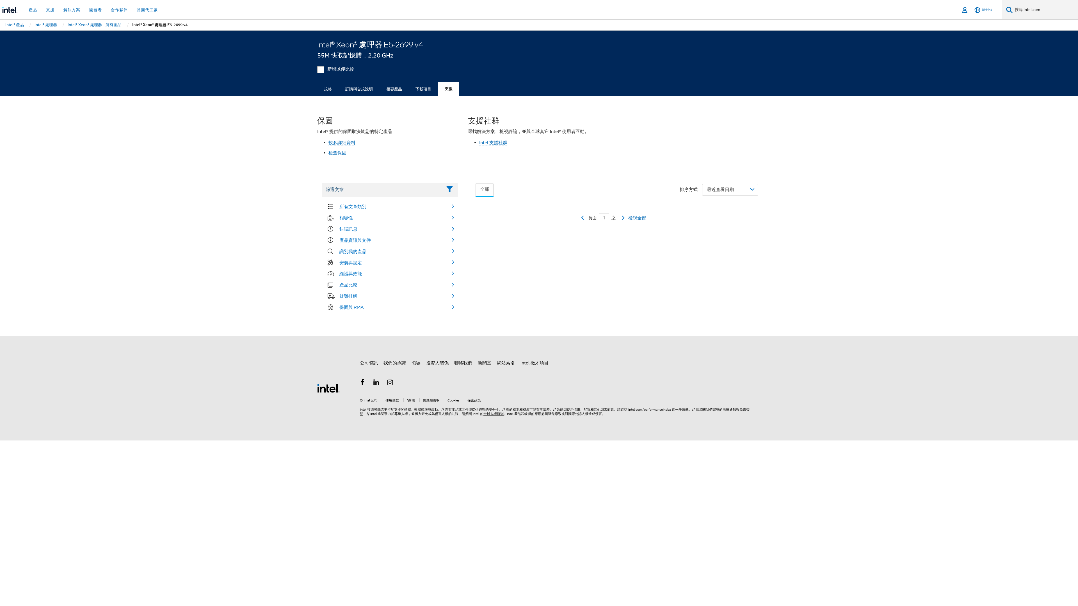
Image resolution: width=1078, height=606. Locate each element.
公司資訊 (369, 363)
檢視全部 (637, 218)
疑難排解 (348, 296)
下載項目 (423, 88)
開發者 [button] (95, 9)
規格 (328, 88)
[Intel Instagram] (390, 383)
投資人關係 (437, 363)
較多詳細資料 (341, 143)
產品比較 (348, 285)
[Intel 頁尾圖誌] (328, 388)
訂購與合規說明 (359, 88)
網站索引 (506, 363)
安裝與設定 (350, 262)
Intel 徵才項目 (534, 363)
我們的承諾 (394, 363)
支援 (449, 88)
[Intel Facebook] (362, 383)
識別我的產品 (352, 251)
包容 (416, 363)
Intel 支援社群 (493, 143)
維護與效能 (350, 273)
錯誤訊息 (348, 229)
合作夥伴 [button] (119, 9)
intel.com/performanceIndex (649, 409)
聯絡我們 (463, 363)
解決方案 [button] (71, 9)
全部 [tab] (484, 189)
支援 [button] (50, 9)
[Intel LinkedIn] (376, 383)
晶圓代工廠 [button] (147, 9)
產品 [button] (33, 9)
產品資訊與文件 (355, 240)
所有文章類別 (352, 206)
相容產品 (394, 88)
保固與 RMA (351, 307)
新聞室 (484, 363)
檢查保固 (337, 153)
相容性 (346, 218)
